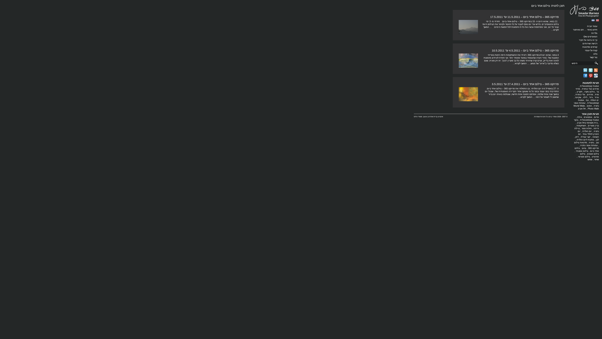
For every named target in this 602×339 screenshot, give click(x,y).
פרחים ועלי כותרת (590, 89)
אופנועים (588, 117)
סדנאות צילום (580, 142)
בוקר (576, 120)
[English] (597, 20)
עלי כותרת (580, 94)
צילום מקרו (589, 91)
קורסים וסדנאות (589, 47)
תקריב (579, 91)
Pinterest (591, 76)
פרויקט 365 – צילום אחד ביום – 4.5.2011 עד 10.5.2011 (525, 50)
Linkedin (585, 70)
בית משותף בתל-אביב (587, 122)
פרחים (590, 94)
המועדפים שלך (590, 36)
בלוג (595, 54)
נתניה (591, 142)
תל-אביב (582, 108)
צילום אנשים (593, 154)
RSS (596, 70)
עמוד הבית (592, 26)
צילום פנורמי (584, 156)
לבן (597, 139)
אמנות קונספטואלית (589, 86)
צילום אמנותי (582, 151)
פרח (597, 94)
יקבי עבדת (586, 137)
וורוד (597, 97)
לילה (585, 97)
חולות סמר (587, 128)
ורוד (591, 97)
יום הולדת (587, 131)
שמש (590, 159)
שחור (596, 159)
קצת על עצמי (591, 50)
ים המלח (595, 100)
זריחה (596, 128)
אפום (589, 106)
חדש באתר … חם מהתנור (585, 29)
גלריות (594, 33)
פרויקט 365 (593, 148)
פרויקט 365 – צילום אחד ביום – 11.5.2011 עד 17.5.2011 (524, 17)
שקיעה (578, 97)
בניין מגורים (593, 125)
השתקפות (581, 125)
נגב (597, 142)
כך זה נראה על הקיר (588, 40)
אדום (596, 117)
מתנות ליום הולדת (585, 139)
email (596, 76)
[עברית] (593, 20)
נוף (587, 100)
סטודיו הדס (418, 117)
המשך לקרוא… (520, 63)
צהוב (584, 148)
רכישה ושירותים (590, 43)
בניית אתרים (433, 117)
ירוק (577, 137)
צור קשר (593, 57)
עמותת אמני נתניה (589, 145)
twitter (591, 70)
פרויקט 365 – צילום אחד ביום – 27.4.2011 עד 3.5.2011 (525, 84)
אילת (579, 117)
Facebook (585, 76)
